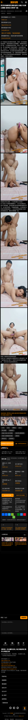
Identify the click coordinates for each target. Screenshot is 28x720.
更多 (25, 534)
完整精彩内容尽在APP (7, 443)
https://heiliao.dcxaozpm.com (9, 669)
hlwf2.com (4, 19)
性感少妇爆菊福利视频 (7, 435)
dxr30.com (5, 475)
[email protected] (6, 38)
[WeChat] (12, 514)
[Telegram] (9, 514)
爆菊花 (14, 427)
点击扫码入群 (18, 490)
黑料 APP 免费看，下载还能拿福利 (11, 33)
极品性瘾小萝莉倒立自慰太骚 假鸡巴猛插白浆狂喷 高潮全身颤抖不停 (13, 414)
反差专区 (3, 13)
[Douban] (18, 514)
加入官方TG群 (7, 495)
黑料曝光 (11, 438)
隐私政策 (12, 719)
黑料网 (17, 435)
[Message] (13, 517)
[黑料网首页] (14, 2)
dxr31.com (18, 475)
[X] (15, 514)
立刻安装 (4, 484)
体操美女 (11, 430)
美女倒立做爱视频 (20, 433)
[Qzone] (21, 514)
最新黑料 (9, 13)
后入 (20, 427)
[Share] (3, 514)
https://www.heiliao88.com (8, 665)
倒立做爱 (4, 430)
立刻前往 (17, 483)
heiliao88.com (5, 30)
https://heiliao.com (6, 25)
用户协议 (7, 719)
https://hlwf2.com (5, 660)
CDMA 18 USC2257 (19, 719)
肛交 (8, 427)
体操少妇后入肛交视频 (7, 433)
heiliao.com (18, 466)
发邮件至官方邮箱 (20, 495)
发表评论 (23, 617)
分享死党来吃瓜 (21, 443)
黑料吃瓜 (4, 438)
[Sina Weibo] (24, 514)
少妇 (3, 427)
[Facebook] (6, 514)
